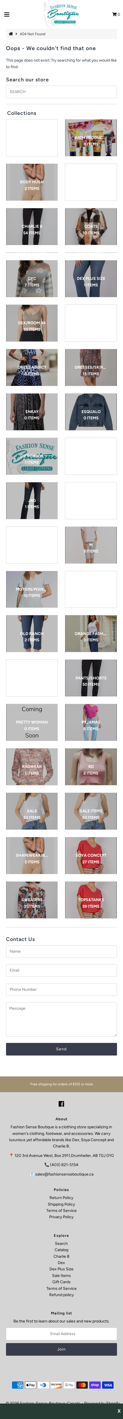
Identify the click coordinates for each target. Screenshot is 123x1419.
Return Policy (61, 1197)
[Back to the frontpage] (12, 34)
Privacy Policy (61, 1216)
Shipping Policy (61, 1204)
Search (61, 1243)
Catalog (61, 1249)
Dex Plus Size (61, 1269)
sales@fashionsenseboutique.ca (64, 1174)
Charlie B (61, 1256)
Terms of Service (61, 1210)
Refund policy (61, 1294)
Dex (61, 1262)
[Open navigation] (7, 14)
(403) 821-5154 (64, 1164)
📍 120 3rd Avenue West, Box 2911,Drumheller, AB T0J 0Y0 (61, 1155)
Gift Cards (61, 1282)
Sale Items (61, 1275)
